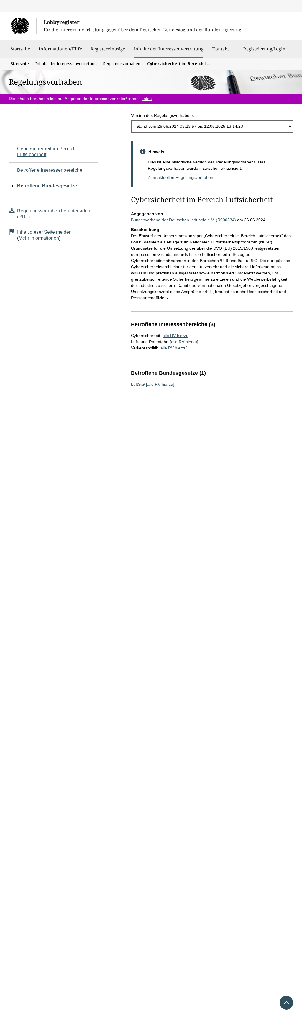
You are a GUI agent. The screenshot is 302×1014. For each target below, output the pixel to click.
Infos (147, 98)
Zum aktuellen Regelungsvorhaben (180, 177)
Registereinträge (108, 49)
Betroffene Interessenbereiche (50, 170)
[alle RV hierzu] (175, 335)
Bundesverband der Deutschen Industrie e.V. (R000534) (183, 219)
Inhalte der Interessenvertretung (168, 48)
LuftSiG (138, 384)
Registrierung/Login (264, 49)
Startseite (20, 49)
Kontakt (220, 49)
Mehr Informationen (39, 238)
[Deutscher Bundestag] (23, 26)
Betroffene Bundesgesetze (47, 185)
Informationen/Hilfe (60, 49)
